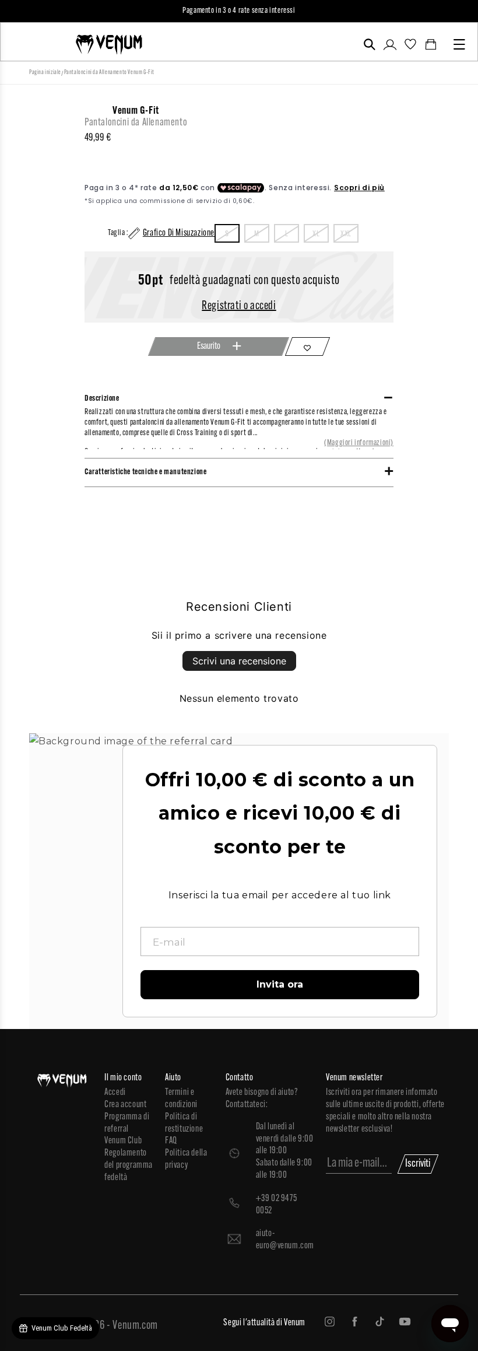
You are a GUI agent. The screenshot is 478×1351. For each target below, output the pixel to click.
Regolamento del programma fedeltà (128, 1165)
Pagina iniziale (45, 72)
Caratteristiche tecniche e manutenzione (145, 472)
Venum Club (123, 1141)
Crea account (125, 1105)
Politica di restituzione (184, 1123)
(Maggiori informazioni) (358, 443)
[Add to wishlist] (308, 346)
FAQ (171, 1141)
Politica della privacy (186, 1159)
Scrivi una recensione (239, 661)
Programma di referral (126, 1123)
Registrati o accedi (239, 306)
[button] (369, 44)
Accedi (115, 1092)
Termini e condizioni (181, 1099)
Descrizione (102, 398)
